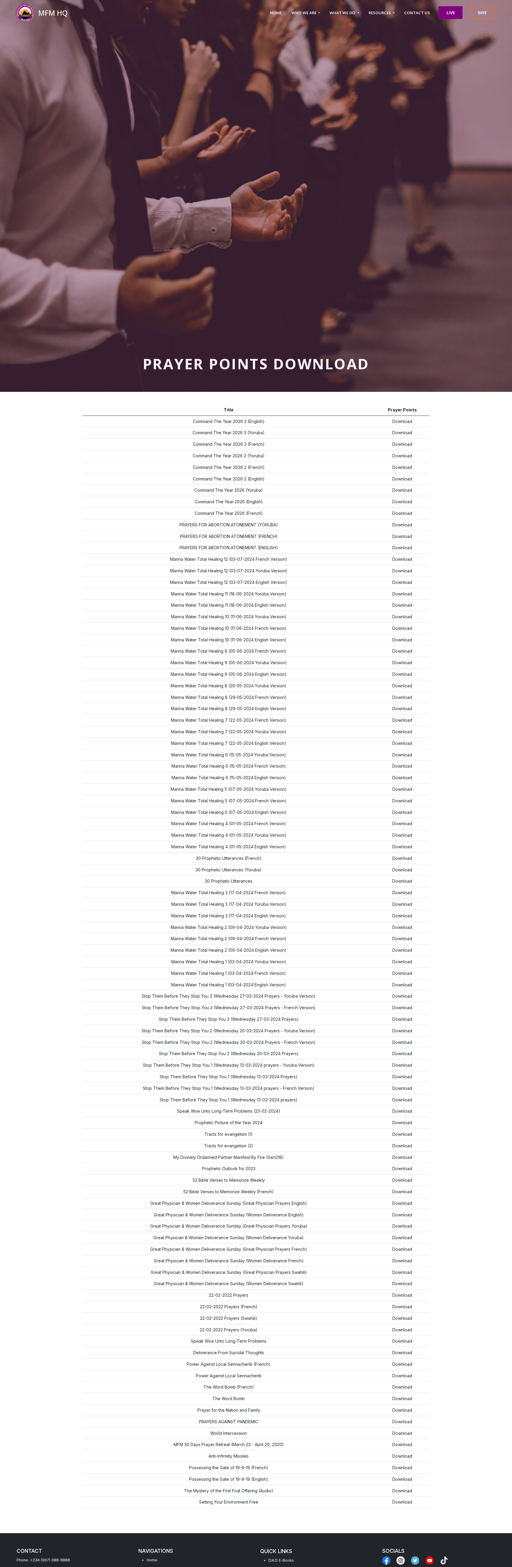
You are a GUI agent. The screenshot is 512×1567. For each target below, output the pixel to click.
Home (152, 1560)
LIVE (451, 12)
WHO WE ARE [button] (304, 12)
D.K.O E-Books (281, 1560)
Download (402, 421)
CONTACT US (417, 12)
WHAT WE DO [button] (342, 12)
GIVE (482, 12)
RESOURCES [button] (380, 12)
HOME (276, 12)
